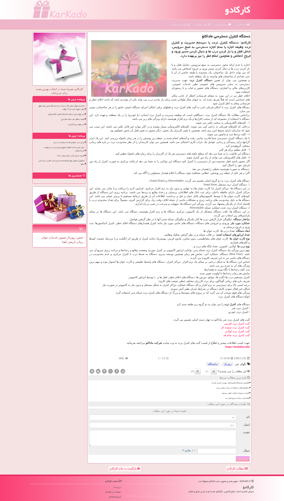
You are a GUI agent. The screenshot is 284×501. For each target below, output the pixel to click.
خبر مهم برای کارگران (76, 124)
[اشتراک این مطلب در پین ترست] (104, 371)
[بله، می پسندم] (214, 371)
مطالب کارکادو (236, 468)
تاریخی (71, 242)
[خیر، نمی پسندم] (198, 371)
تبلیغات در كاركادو (113, 492)
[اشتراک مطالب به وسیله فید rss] (92, 371)
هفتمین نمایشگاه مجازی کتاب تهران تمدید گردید (230, 383)
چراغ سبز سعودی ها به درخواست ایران (68, 142)
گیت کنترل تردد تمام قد (236, 335)
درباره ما (117, 487)
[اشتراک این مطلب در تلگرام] (123, 371)
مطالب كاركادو (202, 24)
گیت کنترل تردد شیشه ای (235, 327)
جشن (79, 237)
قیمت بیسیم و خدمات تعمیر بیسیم (235, 393)
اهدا (64, 242)
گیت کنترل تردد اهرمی (237, 323)
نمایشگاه (213, 364)
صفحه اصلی (242, 24)
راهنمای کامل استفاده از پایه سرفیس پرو (233, 388)
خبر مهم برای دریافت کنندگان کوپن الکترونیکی (66, 114)
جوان (44, 237)
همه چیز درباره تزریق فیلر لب (237, 398)
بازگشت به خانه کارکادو (123, 468)
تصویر (62, 237)
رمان (79, 242)
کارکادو (237, 9)
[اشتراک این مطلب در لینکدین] (98, 371)
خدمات (53, 237)
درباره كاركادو (222, 24)
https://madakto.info (237, 346)
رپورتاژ (228, 364)
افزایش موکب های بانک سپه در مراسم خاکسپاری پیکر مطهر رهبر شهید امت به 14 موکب (61, 107)
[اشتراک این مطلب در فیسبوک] (116, 371)
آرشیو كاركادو (115, 497)
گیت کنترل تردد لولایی (237, 331)
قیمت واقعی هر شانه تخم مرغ (72, 119)
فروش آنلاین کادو (180, 24)
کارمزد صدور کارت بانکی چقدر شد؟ (70, 156)
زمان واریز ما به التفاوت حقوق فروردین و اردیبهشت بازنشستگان (64, 149)
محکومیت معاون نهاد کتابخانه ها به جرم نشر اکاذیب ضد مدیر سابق (61, 162)
